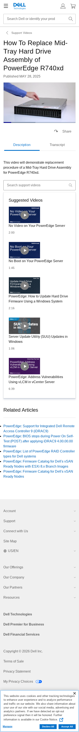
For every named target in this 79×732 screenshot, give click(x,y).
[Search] (70, 185)
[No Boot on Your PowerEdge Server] (24, 250)
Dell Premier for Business (23, 624)
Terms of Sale (13, 661)
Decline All (48, 726)
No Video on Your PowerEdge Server (37, 225)
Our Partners (12, 587)
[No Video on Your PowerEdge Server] (24, 214)
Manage (7, 726)
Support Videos (21, 32)
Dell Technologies (17, 614)
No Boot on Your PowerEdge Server (36, 261)
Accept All (67, 726)
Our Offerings (13, 567)
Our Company (13, 577)
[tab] (22, 145)
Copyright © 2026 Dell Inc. (23, 651)
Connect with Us (15, 531)
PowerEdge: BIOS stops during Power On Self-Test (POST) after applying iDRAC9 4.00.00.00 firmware (38, 441)
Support (9, 521)
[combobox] (39, 19)
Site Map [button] (10, 541)
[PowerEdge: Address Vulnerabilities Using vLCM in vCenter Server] (24, 366)
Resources (11, 597)
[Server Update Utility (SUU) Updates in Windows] (24, 325)
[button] (63, 6)
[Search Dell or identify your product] (70, 19)
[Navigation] (6, 6)
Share (66, 131)
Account (9, 511)
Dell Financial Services (21, 634)
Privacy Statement (17, 671)
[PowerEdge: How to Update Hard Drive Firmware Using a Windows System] (24, 285)
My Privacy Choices (18, 681)
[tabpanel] (39, 167)
